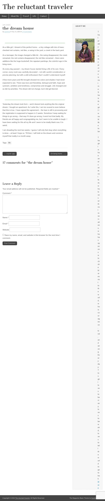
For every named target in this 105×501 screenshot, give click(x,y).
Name (6, 217)
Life (34, 16)
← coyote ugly (9, 154)
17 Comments (27, 32)
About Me (15, 16)
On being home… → (58, 154)
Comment (7, 193)
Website (6, 230)
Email (5, 224)
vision (8, 25)
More (98, 485)
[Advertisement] (35, 39)
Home (4, 16)
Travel (26, 16)
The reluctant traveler (38, 7)
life (9, 143)
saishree (7, 32)
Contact (43, 16)
